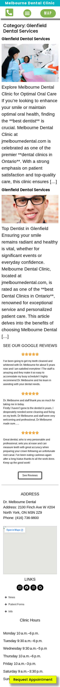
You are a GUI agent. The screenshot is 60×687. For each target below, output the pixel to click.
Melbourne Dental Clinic (30, 3)
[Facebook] (27, 588)
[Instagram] (33, 588)
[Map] (20, 588)
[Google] (40, 588)
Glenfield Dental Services (26, 38)
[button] (27, 13)
